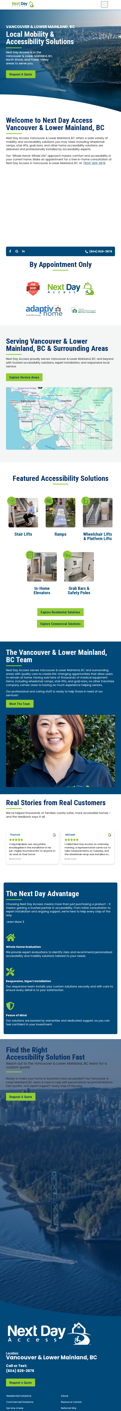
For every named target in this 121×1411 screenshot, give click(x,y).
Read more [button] (15, 859)
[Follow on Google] (16, 251)
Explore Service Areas (24, 377)
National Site (68, 1408)
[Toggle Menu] (104, 4)
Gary (68, 835)
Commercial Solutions (19, 1402)
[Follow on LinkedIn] (23, 251)
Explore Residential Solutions (60, 612)
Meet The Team (19, 704)
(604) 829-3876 (94, 163)
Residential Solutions (18, 1396)
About (64, 1396)
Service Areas (14, 1408)
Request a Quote (20, 1383)
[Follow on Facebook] (10, 251)
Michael (15, 835)
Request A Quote (20, 74)
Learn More (14, 922)
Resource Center (71, 1402)
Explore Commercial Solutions (60, 624)
